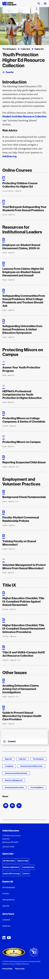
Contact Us (6, 920)
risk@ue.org (9, 156)
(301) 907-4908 (8, 846)
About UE (5, 906)
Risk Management (8, 887)
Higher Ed (8, 759)
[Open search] (38, 3)
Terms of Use (19, 969)
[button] (5, 805)
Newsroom (6, 926)
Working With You (8, 900)
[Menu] (45, 3)
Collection (22, 759)
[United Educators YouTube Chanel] (9, 938)
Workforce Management (14, 780)
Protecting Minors (37, 787)
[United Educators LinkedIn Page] (3, 937)
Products (5, 894)
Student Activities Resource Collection (24, 116)
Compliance (9, 766)
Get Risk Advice (9, 861)
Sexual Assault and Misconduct (31, 766)
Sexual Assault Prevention (14, 787)
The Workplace (38, 759)
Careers (26, 873)
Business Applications (11, 867)
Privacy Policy (7, 969)
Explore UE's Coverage (11, 873)
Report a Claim (23, 861)
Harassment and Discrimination (16, 773)
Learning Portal (28, 867)
